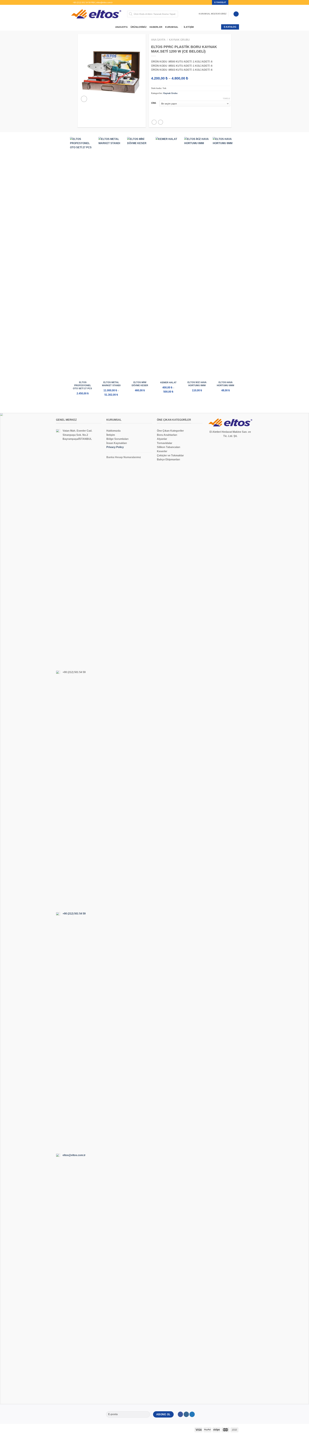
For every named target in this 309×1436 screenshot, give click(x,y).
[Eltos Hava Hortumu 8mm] (225, 257)
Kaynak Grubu (179, 39)
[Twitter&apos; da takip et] (237, 2)
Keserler (162, 451)
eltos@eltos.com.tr (74, 1155)
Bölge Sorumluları (117, 439)
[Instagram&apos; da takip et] (234, 2)
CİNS (153, 103)
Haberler (156, 27)
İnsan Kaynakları (116, 443)
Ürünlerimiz (139, 27)
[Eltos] (96, 14)
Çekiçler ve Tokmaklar (170, 455)
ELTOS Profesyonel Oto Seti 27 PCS (83, 385)
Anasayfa (121, 27)
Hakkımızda (113, 430)
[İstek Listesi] (236, 14)
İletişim (189, 27)
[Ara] (195, 14)
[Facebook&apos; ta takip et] (231, 2)
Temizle (226, 98)
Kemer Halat (168, 382)
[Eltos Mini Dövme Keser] (140, 257)
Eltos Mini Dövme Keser (140, 384)
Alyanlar (162, 439)
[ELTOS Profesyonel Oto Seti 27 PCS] (82, 257)
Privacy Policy (115, 447)
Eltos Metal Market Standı (111, 384)
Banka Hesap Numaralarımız (123, 457)
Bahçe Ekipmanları (168, 459)
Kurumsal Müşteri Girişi (212, 14)
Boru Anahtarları (167, 435)
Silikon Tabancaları (168, 447)
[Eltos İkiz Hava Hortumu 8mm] (197, 257)
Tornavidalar (164, 443)
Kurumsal (171, 27)
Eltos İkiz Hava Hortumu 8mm (196, 384)
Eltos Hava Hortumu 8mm (225, 384)
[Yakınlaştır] (84, 99)
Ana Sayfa (158, 39)
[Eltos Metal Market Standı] (111, 257)
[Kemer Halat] (168, 257)
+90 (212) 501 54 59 (74, 913)
